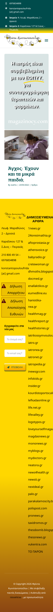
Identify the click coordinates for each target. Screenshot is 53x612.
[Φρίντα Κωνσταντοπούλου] (14, 214)
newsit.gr (34, 479)
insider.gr (34, 386)
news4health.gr (38, 472)
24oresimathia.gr (39, 235)
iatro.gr (33, 343)
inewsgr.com (36, 371)
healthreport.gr (38, 321)
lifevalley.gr (35, 415)
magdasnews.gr (39, 436)
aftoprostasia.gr (39, 243)
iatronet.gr (35, 357)
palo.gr (33, 494)
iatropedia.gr (37, 364)
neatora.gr (35, 465)
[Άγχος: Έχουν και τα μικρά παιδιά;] (26, 145)
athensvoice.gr (38, 250)
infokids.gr (35, 379)
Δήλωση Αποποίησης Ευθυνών (16, 307)
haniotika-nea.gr (35, 303)
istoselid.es (16, 597)
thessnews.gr (37, 537)
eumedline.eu (37, 293)
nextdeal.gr (35, 487)
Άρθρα (27, 151)
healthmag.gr (37, 314)
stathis (14, 185)
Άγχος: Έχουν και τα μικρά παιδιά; (23, 174)
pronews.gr (36, 515)
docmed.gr (35, 279)
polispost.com (37, 508)
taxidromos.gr (37, 523)
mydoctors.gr (37, 458)
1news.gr (34, 228)
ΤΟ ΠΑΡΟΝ (35, 552)
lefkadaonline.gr (39, 400)
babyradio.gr (36, 257)
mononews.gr (37, 443)
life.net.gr (34, 407)
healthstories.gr (38, 328)
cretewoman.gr (38, 264)
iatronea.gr (35, 350)
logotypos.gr (36, 422)
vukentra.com (37, 544)
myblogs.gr (35, 451)
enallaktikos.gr (38, 286)
